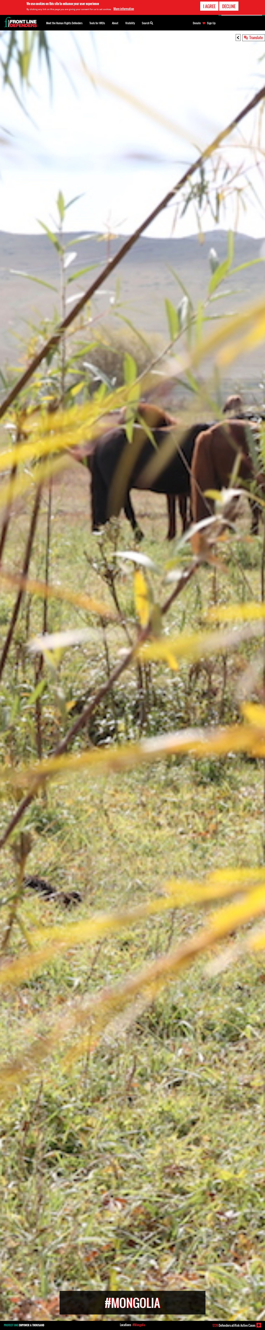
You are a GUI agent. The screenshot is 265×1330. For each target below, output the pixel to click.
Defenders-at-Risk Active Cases (233, 1325)
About (115, 23)
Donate (197, 23)
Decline (229, 6)
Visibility (130, 23)
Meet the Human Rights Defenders (64, 23)
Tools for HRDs (97, 23)
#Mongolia (138, 1324)
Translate (256, 37)
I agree (209, 6)
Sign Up (211, 23)
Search (146, 23)
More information (123, 8)
